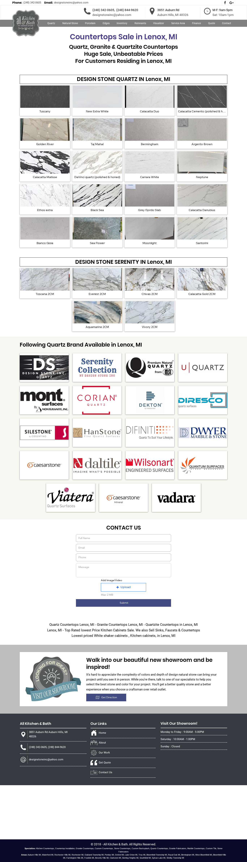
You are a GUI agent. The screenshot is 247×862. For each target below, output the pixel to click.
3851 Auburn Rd (168, 10)
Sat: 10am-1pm (223, 15)
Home (102, 732)
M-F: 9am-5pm (222, 10)
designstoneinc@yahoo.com (71, 2)
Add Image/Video (111, 580)
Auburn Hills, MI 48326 (172, 15)
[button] (70, 23)
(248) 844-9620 (127, 10)
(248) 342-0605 (32, 2)
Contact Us (105, 772)
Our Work (104, 752)
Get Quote (105, 762)
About (102, 742)
